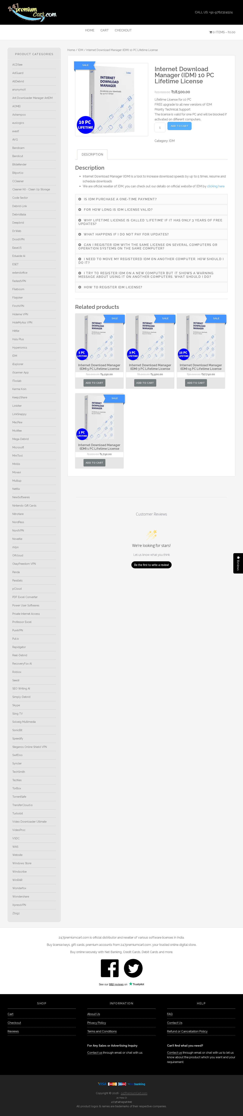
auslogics (18, 122)
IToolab (16, 380)
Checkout (14, 1023)
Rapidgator (19, 647)
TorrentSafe (19, 796)
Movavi (16, 472)
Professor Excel (22, 622)
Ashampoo (19, 114)
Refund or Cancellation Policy (187, 1031)
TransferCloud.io (22, 805)
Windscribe (19, 871)
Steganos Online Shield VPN (29, 746)
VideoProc (18, 830)
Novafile (17, 538)
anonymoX (19, 89)
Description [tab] (92, 154)
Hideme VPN (20, 314)
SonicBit (17, 730)
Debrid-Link (19, 206)
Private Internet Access (26, 613)
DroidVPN (18, 239)
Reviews (13, 1031)
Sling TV (17, 713)
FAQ (170, 1014)
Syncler (17, 763)
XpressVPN (19, 904)
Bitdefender (19, 164)
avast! (15, 131)
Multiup (16, 480)
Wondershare (20, 896)
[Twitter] (133, 968)
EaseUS (16, 247)
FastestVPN (19, 281)
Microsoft (18, 447)
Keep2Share (19, 397)
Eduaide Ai (18, 255)
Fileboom (18, 289)
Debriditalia (19, 214)
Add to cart (179, 126)
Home (71, 50)
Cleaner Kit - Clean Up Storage (31, 189)
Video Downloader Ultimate (29, 821)
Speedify (17, 738)
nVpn (15, 547)
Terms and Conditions (102, 1031)
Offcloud (17, 555)
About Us (93, 1014)
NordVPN (18, 530)
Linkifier (17, 405)
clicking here (215, 186)
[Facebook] (109, 968)
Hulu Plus (18, 339)
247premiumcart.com (42, 12)
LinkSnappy (19, 414)
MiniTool (17, 455)
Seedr (16, 680)
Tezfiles (17, 780)
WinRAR (17, 880)
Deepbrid (18, 222)
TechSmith (18, 771)
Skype (16, 705)
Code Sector (20, 197)
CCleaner (18, 181)
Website (17, 854)
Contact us (94, 1052)
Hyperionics (19, 347)
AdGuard (17, 73)
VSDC (16, 838)
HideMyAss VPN (22, 322)
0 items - (223, 32)
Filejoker (17, 297)
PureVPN (17, 630)
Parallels (17, 580)
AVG (15, 139)
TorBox (16, 788)
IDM (80, 50)
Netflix (16, 488)
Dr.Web (16, 231)
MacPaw (17, 422)
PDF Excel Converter (25, 597)
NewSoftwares (21, 497)
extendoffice (19, 272)
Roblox (16, 672)
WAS (15, 846)
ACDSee (17, 64)
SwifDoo (17, 755)
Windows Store (21, 863)
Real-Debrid (19, 655)
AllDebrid (18, 81)
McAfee (17, 430)
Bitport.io (17, 172)
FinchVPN (18, 305)
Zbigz (16, 913)
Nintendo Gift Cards (24, 505)
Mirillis (16, 463)
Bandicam (18, 147)
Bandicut (17, 156)
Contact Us (174, 1023)
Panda (16, 572)
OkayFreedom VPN (24, 563)
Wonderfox (19, 888)
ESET (15, 264)
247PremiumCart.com (134, 1093)
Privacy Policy (96, 1023)
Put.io (15, 638)
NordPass (18, 522)
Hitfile (15, 330)
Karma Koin (19, 389)
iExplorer (17, 364)
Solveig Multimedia (24, 721)
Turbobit (17, 813)
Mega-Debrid (20, 439)
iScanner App (20, 372)
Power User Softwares (25, 605)
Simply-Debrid (21, 696)
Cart (10, 1014)
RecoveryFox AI (22, 663)
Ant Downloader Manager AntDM (32, 97)
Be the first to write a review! (151, 565)
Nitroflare (18, 514)
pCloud (17, 588)
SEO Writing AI (21, 688)
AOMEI (16, 106)
